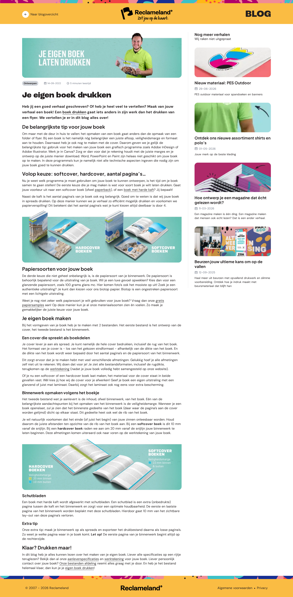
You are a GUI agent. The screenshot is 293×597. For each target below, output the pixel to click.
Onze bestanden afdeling (77, 563)
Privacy (262, 588)
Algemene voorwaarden (234, 588)
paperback (103, 190)
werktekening (59, 369)
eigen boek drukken (79, 568)
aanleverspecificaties (83, 559)
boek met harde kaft (139, 190)
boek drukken (74, 112)
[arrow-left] (25, 14)
